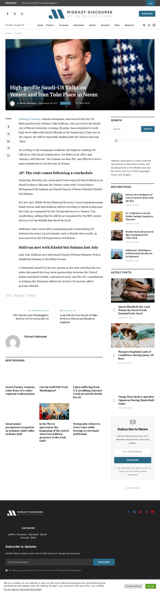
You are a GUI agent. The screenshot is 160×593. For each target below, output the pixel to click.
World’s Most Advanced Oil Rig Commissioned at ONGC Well (139, 234)
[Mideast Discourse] (80, 13)
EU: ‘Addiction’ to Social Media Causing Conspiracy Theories (139, 216)
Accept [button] (150, 586)
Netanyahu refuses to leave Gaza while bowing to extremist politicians (86, 429)
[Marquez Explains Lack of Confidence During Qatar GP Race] (133, 335)
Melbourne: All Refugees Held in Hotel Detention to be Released (138, 253)
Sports (92, 25)
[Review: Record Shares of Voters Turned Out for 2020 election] (117, 198)
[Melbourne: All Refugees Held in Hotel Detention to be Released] (117, 253)
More (117, 25)
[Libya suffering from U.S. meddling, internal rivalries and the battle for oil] (88, 374)
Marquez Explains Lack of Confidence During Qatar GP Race (136, 355)
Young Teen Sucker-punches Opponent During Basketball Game (136, 400)
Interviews (78, 25)
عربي (151, 3)
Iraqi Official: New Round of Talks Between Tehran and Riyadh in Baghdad (79, 319)
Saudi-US (20, 295)
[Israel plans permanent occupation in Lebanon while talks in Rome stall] (20, 411)
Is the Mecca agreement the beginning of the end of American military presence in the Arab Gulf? (54, 432)
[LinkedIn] (8, 141)
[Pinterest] (8, 148)
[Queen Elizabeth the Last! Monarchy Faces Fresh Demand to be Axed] (133, 290)
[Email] (8, 155)
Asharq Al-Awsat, (29, 119)
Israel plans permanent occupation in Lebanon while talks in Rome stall (19, 429)
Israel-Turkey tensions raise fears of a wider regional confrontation (20, 390)
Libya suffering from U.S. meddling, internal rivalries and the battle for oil (87, 392)
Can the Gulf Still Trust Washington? (39, 3)
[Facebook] (8, 127)
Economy (63, 25)
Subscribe (147, 13)
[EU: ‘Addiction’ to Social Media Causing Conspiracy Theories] (117, 216)
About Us (129, 25)
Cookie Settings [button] (133, 586)
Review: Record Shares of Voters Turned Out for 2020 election (139, 197)
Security (105, 25)
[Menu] (153, 25)
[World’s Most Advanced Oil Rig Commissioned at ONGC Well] (117, 235)
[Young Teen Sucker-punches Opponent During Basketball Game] (133, 380)
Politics (50, 25)
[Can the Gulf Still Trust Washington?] (54, 374)
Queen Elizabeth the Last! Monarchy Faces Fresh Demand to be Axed (134, 310)
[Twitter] (8, 134)
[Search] (144, 25)
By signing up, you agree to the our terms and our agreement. (134, 471)
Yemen (31, 295)
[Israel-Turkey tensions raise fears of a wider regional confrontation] (20, 374)
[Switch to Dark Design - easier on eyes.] (149, 25)
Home (40, 25)
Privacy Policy (139, 471)
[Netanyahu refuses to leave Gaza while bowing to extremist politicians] (88, 411)
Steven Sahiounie (28, 103)
